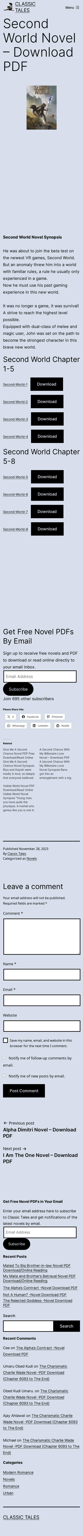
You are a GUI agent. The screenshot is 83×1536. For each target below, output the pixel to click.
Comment (13, 913)
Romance (11, 1486)
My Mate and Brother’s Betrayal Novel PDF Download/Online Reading (39, 1278)
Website (10, 1015)
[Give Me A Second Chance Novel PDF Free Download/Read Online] (21, 763)
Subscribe (18, 689)
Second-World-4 (15, 436)
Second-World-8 (15, 529)
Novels (32, 858)
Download (46, 384)
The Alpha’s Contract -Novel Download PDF (40, 1288)
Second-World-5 (15, 477)
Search (9, 1316)
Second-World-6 (15, 494)
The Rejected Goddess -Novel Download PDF (37, 1302)
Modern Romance (18, 1472)
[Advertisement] (41, 188)
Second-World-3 (15, 419)
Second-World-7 (15, 512)
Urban (8, 1493)
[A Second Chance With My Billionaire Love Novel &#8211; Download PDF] (57, 763)
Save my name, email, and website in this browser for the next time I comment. (41, 1043)
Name (9, 963)
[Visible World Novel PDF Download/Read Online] (21, 798)
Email (9, 989)
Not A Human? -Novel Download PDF (35, 1295)
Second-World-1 (15, 384)
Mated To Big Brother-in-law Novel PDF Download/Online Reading (37, 1267)
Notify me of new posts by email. (37, 1076)
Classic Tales (25, 7)
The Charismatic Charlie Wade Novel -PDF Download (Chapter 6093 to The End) (35, 1372)
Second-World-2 (15, 402)
